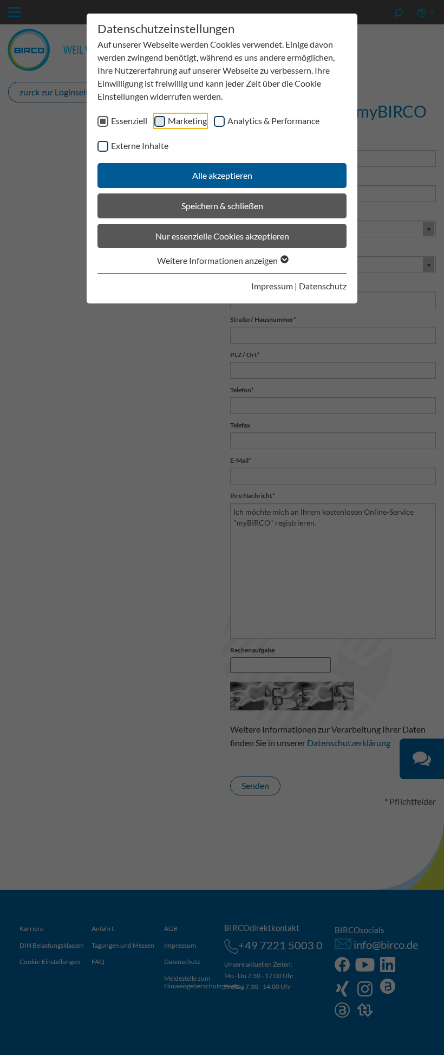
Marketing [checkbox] (187, 120)
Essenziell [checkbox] (129, 120)
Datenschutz (323, 286)
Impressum (272, 286)
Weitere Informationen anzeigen (218, 260)
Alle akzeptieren (222, 175)
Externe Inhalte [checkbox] (139, 145)
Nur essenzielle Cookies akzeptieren (222, 236)
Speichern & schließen (222, 205)
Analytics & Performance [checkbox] (273, 120)
